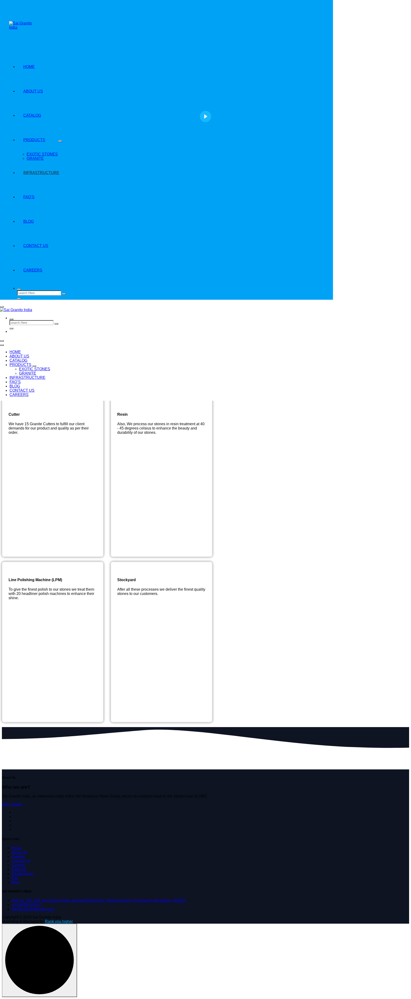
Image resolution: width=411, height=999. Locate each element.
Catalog (18, 856)
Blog (15, 386)
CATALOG (18, 360)
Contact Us (35, 246)
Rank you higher (59, 921)
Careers (32, 270)
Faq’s (15, 382)
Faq (14, 878)
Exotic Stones (34, 369)
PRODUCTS (20, 365)
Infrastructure (27, 378)
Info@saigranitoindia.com (32, 909)
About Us (19, 356)
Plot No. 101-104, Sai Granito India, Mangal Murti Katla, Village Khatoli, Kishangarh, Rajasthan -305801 (98, 900)
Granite (27, 373)
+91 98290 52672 (26, 905)
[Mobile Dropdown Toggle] (34, 366)
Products (18, 869)
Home (15, 352)
